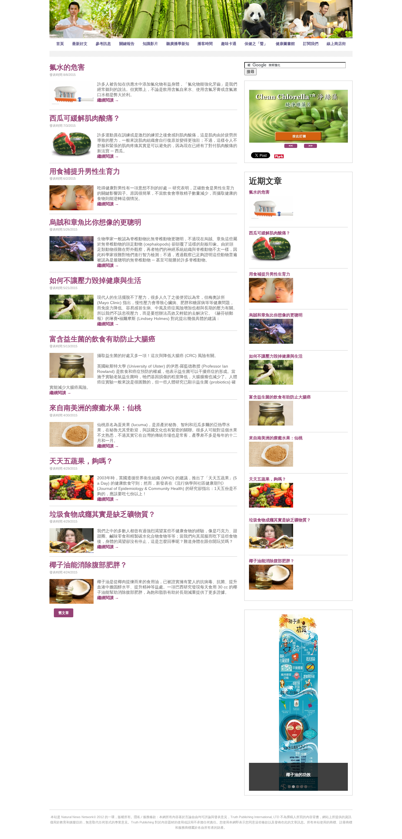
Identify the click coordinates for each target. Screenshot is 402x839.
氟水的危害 (67, 67)
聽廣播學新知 (177, 43)
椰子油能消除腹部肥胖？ (88, 564)
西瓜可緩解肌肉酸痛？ (84, 118)
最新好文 (79, 43)
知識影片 (150, 43)
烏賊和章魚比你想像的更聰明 (95, 222)
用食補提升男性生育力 (84, 171)
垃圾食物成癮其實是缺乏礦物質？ (102, 514)
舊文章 (63, 613)
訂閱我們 (310, 43)
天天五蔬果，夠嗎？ (81, 460)
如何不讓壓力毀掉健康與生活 (95, 280)
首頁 (60, 43)
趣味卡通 (228, 43)
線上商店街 (336, 43)
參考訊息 (103, 43)
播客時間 (205, 43)
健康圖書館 (285, 43)
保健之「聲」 (256, 43)
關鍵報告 (126, 43)
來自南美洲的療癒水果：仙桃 (95, 407)
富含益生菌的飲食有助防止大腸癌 (102, 338)
